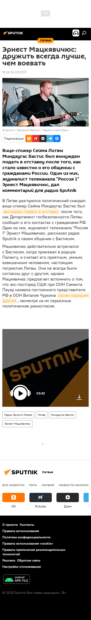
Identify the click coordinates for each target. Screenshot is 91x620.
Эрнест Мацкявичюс (17, 423)
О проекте (10, 525)
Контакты (27, 525)
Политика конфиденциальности (26, 537)
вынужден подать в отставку (31, 211)
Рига (33, 485)
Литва (41, 415)
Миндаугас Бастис (62, 415)
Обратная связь (28, 560)
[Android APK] (16, 580)
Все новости (13, 485)
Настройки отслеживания (21, 567)
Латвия (48, 485)
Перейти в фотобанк (55, 130)
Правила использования (20, 531)
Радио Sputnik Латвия (18, 415)
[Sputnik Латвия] (14, 35)
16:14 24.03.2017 (14, 72)
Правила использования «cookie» (27, 543)
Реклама (8, 560)
